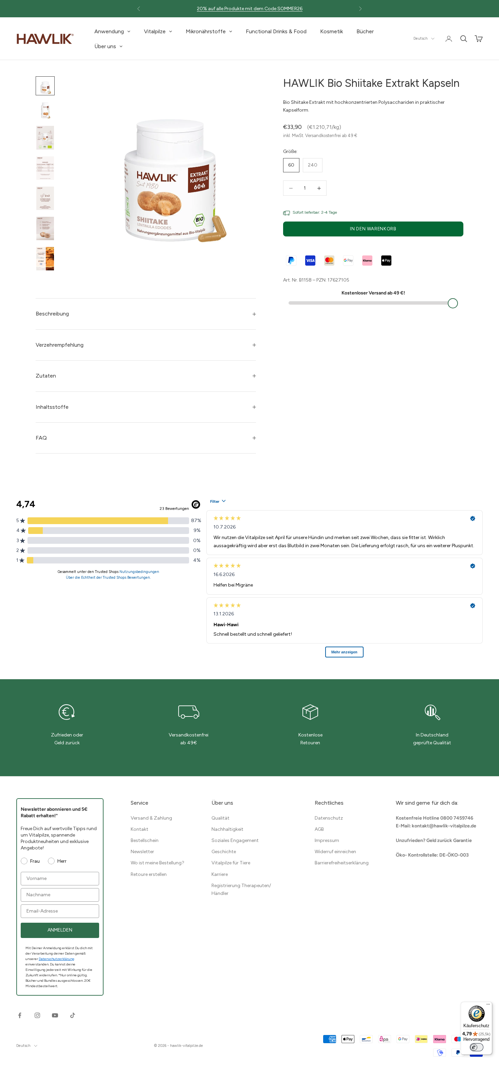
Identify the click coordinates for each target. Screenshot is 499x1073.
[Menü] (488, 1006)
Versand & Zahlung (151, 818)
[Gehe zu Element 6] (45, 228)
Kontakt (139, 829)
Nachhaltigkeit (227, 829)
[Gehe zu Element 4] (45, 168)
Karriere (219, 874)
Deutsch (420, 38)
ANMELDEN (60, 930)
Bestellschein (145, 840)
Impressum (327, 840)
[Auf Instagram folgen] (37, 1015)
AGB (319, 829)
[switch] (476, 1047)
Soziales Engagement (235, 840)
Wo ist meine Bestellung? (157, 863)
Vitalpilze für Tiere (230, 863)
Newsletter (142, 852)
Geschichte (223, 852)
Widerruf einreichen (335, 852)
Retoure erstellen (149, 874)
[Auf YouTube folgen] (55, 1015)
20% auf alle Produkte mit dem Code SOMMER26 (249, 9)
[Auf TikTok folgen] (72, 1015)
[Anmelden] (449, 39)
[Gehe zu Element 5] (45, 198)
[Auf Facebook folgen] (19, 1015)
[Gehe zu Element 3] (45, 137)
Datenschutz (329, 818)
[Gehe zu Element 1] (45, 85)
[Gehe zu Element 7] (45, 258)
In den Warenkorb (373, 229)
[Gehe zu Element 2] (45, 110)
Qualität (220, 818)
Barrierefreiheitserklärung (342, 863)
